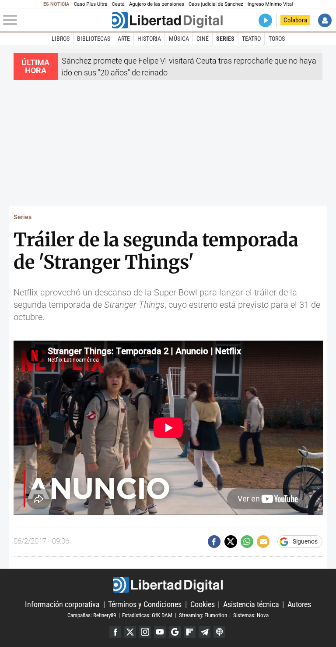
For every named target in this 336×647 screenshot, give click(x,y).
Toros (277, 38)
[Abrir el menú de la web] (56, 20)
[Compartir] (214, 541)
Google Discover (175, 632)
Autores (299, 604)
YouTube (160, 632)
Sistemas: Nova (251, 614)
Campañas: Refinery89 (91, 614)
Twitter (130, 632)
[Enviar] (247, 541)
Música (179, 38)
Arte (124, 38)
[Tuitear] (230, 541)
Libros (61, 38)
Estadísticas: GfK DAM (147, 614)
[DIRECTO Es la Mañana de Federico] (265, 20)
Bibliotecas (93, 38)
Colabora (295, 20)
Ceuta (118, 4)
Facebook (115, 632)
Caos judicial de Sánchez (216, 4)
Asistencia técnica (251, 604)
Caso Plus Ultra (91, 4)
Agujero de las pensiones (156, 4)
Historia (149, 38)
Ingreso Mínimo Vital (270, 4)
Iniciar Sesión (325, 20)
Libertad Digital (167, 585)
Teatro (251, 38)
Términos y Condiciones (145, 604)
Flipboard (190, 632)
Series (225, 38)
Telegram (204, 632)
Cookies (202, 604)
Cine (202, 38)
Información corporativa (62, 604)
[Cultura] (167, 20)
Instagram (145, 632)
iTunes (219, 632)
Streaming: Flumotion (203, 614)
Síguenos (305, 542)
